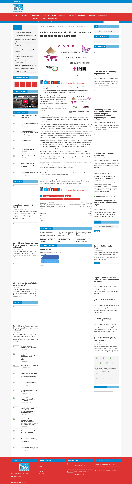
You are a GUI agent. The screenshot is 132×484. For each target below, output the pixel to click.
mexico (67, 196)
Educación (35, 15)
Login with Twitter (51, 261)
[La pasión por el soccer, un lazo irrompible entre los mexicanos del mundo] (25, 240)
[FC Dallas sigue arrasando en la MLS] (16, 126)
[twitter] (113, 1)
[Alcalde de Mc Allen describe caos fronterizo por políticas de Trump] (113, 359)
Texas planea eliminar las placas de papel (25, 54)
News (40, 469)
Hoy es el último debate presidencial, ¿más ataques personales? (28, 165)
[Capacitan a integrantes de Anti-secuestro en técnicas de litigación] (106, 198)
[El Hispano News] (24, 467)
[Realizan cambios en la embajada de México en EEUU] (99, 375)
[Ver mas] (23, 218)
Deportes (62, 15)
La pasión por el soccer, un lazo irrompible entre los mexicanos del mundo (25, 245)
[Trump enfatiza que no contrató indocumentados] (109, 364)
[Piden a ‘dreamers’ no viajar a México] (99, 359)
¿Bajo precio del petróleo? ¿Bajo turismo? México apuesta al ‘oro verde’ (83, 472)
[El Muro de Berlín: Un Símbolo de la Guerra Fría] (25, 280)
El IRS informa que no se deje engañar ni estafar (105, 73)
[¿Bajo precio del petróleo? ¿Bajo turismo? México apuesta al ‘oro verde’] (70, 474)
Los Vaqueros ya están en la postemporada (28, 383)
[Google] (48, 83)
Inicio (15, 15)
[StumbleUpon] (55, 83)
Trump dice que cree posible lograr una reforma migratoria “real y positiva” (29, 440)
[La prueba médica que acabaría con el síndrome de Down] (16, 151)
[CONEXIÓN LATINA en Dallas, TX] (16, 368)
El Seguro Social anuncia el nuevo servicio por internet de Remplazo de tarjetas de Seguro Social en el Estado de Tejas (29, 356)
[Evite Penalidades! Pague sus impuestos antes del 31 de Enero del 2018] (16, 401)
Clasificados (102, 15)
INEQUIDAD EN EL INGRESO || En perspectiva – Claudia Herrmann (84, 239)
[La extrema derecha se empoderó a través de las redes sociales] (99, 380)
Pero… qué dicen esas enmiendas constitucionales (28, 346)
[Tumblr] (52, 83)
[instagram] (119, 1)
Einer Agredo (55, 40)
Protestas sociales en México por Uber (29, 390)
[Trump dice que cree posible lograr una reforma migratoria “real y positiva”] (16, 441)
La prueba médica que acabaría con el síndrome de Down (29, 148)
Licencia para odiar (26, 140)
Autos (71, 15)
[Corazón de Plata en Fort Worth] (25, 202)
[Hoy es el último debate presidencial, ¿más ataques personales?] (16, 166)
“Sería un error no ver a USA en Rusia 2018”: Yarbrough (29, 431)
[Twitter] (45, 83)
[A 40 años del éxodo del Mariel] (16, 159)
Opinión (46, 15)
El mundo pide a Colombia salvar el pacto (104, 155)
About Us (41, 466)
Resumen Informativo (20, 71)
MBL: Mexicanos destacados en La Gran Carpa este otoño (29, 173)
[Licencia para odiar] (16, 143)
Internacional (63, 40)
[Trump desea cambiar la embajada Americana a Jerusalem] (48, 235)
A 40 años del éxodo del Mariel (29, 156)
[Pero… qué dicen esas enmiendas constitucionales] (16, 349)
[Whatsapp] (80, 83)
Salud (54, 15)
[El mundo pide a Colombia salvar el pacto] (106, 151)
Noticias (23, 15)
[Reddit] (63, 83)
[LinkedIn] (58, 83)
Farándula (81, 15)
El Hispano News (48, 196)
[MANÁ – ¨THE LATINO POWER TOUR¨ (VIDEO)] (16, 118)
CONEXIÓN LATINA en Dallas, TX (29, 365)
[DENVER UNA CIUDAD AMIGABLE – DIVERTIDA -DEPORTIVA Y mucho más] (106, 375)
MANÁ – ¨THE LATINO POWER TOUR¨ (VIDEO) (29, 116)
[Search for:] (111, 22)
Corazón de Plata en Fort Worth (23, 32)
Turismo (91, 15)
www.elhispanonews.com (72, 199)
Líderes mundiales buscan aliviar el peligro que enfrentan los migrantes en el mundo (29, 133)
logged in (49, 252)
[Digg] (74, 83)
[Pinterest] (116, 1)
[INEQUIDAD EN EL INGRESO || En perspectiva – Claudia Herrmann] (84, 235)
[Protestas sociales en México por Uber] (16, 393)
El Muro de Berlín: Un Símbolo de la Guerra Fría (25, 284)
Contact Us (41, 473)
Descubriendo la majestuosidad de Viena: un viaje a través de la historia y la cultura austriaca (25, 49)
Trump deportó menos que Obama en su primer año (104, 177)
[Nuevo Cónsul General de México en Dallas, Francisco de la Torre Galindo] (113, 380)
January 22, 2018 (46, 40)
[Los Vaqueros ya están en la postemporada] (16, 385)
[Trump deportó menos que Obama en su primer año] (106, 173)
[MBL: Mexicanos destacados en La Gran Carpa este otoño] (16, 175)
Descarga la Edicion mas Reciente (44, 19)
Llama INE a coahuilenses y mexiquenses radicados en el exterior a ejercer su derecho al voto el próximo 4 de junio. (25, 66)
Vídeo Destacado (21, 91)
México (68, 40)
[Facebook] (41, 83)
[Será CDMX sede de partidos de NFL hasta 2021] (66, 235)
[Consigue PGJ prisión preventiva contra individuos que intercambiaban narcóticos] (106, 369)
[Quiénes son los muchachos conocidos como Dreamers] (106, 359)
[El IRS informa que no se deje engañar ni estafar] (106, 69)
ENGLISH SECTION (18, 1)
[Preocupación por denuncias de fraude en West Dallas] (113, 375)
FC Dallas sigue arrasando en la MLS (29, 124)
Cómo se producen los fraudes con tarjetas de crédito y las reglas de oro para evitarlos (29, 375)
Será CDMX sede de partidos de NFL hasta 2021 (64, 239)
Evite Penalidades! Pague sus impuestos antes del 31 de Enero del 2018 (29, 399)
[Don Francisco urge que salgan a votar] (70, 467)
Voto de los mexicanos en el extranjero (51, 199)
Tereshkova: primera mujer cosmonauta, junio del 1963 (102, 319)
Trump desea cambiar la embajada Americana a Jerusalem (47, 239)
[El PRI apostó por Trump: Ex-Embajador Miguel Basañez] (103, 364)
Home (40, 464)
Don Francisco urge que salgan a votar (83, 464)
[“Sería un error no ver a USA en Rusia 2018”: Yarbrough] (16, 433)
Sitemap (41, 471)
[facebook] (110, 1)
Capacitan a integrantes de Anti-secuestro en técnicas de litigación (105, 203)
